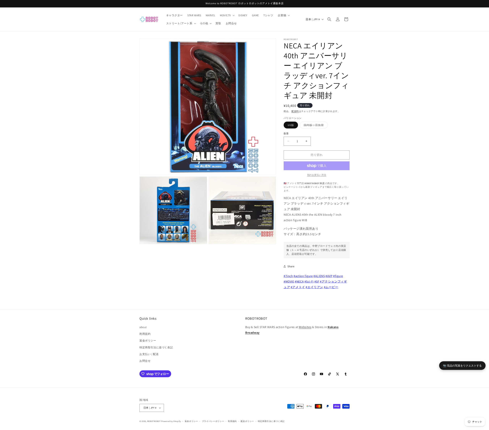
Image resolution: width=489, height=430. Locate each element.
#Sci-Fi (309, 282)
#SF (316, 282)
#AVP (328, 276)
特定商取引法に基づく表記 (156, 347)
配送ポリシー (247, 421)
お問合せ (145, 361)
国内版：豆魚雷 (315, 125)
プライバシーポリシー (213, 421)
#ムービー (331, 287)
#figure (338, 276)
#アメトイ (298, 287)
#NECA (299, 282)
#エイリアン (314, 287)
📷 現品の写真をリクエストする (462, 365)
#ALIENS (319, 276)
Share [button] (291, 266)
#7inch (288, 276)
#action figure (303, 276)
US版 (292, 125)
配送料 (295, 111)
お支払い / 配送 (149, 354)
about (143, 327)
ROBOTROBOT (154, 421)
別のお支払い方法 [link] (316, 174)
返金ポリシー (147, 340)
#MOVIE (289, 282)
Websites (305, 327)
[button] (227, 15)
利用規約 (145, 334)
